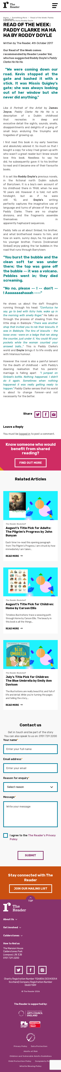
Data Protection (39, 1046)
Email (53, 414)
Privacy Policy (20, 1046)
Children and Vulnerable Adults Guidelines (31, 1056)
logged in (24, 433)
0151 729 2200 (48, 736)
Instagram (42, 970)
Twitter (37, 414)
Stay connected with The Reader (30, 877)
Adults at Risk (31, 1051)
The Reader (11, 5)
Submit (30, 855)
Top (30, 901)
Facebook (45, 414)
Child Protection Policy (19, 1061)
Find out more (30, 463)
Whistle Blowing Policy (30, 1066)
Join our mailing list (30, 888)
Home (6, 18)
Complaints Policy (44, 1061)
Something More (19, 18)
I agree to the (33, 837)
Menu (55, 5)
